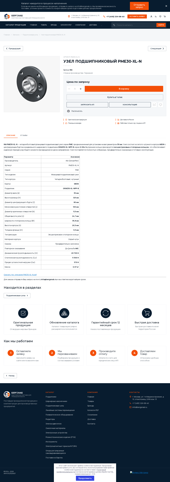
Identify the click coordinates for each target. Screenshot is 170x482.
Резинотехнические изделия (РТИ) (61, 437)
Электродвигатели (53, 423)
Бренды (90, 405)
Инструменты (51, 441)
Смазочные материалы (55, 428)
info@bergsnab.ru (139, 407)
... (101, 25)
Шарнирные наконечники (56, 401)
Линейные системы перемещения (60, 410)
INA (71, 70)
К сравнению (154, 104)
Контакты (91, 423)
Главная (7, 35)
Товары (90, 401)
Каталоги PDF (93, 410)
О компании (92, 414)
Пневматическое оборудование (59, 414)
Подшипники (51, 397)
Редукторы (50, 419)
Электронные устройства (56, 432)
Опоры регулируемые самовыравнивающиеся (56, 451)
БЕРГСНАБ (17, 15)
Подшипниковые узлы (30, 35)
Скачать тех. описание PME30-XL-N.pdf (20, 274)
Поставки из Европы (54, 457)
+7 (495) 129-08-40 (115, 16)
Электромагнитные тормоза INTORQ (61, 446)
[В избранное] (160, 104)
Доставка (91, 419)
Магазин (16, 35)
